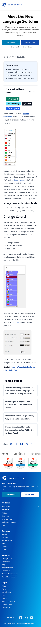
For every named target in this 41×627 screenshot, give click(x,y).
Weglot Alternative (8, 568)
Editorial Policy (7, 604)
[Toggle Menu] (36, 4)
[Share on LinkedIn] (22, 444)
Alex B (19, 57)
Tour (3, 525)
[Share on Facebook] (16, 444)
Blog (23, 57)
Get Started (11, 494)
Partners (5, 537)
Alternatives (6, 571)
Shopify (16, 322)
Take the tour (30, 43)
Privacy (4, 586)
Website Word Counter (9, 574)
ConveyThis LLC (30, 623)
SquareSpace (19, 180)
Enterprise (5, 516)
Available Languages (9, 522)
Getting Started (7, 559)
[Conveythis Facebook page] (21, 617)
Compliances (6, 592)
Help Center (6, 562)
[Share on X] (11, 444)
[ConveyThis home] (12, 5)
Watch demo (30, 494)
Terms (4, 589)
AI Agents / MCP (7, 519)
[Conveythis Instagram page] (26, 617)
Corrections (6, 607)
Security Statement (8, 601)
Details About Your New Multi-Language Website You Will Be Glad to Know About (20, 430)
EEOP (3, 595)
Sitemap (4, 549)
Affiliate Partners (7, 540)
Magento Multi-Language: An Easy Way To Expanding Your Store (19, 417)
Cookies (4, 598)
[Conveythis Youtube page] (32, 617)
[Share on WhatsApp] (27, 444)
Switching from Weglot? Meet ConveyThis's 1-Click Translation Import (18, 404)
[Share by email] (32, 444)
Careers (4, 546)
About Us (5, 534)
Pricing (4, 513)
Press (3, 543)
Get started (11, 43)
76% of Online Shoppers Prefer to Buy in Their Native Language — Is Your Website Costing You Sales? (19, 390)
